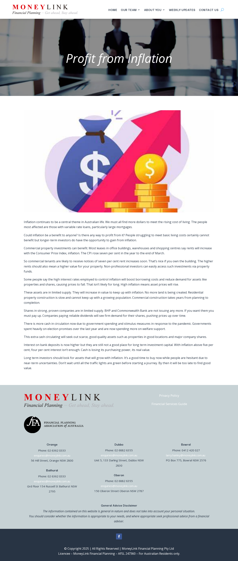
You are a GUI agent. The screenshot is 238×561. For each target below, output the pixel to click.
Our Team (128, 9)
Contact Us (208, 9)
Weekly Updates (182, 9)
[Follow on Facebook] (119, 536)
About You (153, 9)
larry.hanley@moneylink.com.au (186, 455)
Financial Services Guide (169, 404)
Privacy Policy (169, 395)
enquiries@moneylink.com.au (52, 455)
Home (112, 9)
